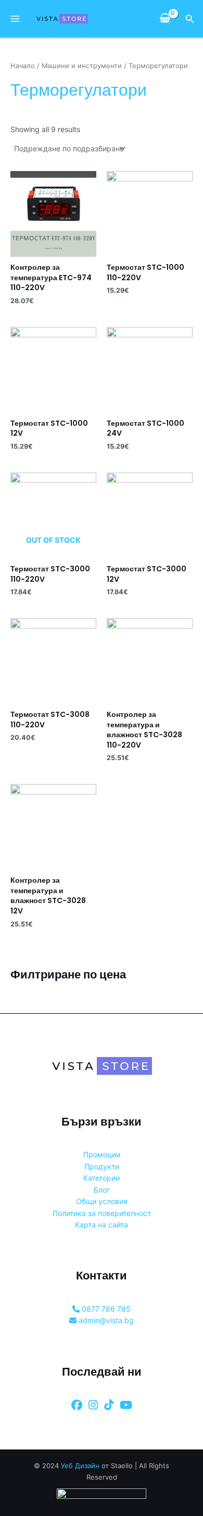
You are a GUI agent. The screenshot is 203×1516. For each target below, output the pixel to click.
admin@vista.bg (105, 1320)
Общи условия (102, 1201)
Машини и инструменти (82, 66)
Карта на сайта (101, 1224)
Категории (101, 1177)
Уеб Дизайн (80, 1465)
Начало (22, 66)
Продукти (101, 1166)
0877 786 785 (105, 1308)
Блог (102, 1189)
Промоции (101, 1154)
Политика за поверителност (102, 1213)
